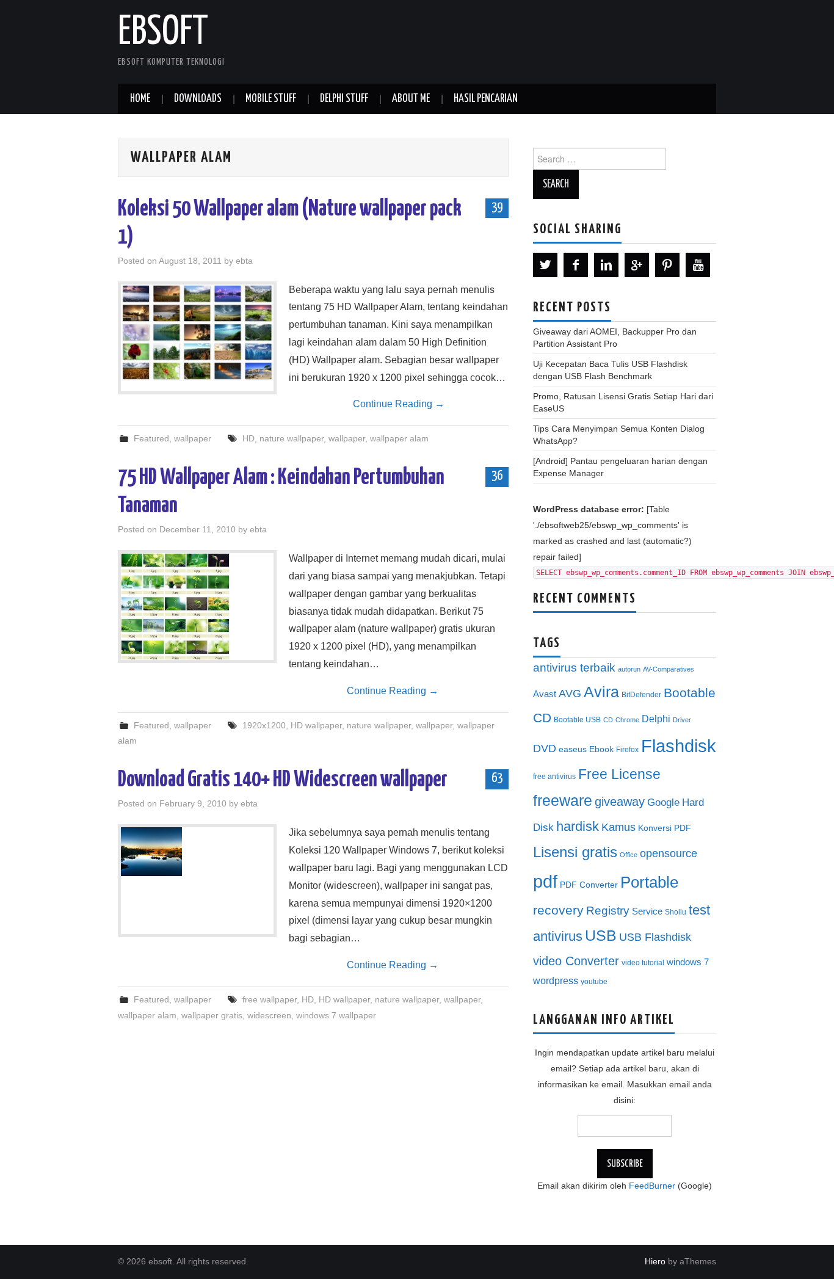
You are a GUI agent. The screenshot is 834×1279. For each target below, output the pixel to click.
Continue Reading (398, 404)
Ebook (601, 749)
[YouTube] (698, 265)
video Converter (576, 961)
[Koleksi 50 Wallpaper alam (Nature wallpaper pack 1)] (197, 332)
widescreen (269, 1015)
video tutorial (643, 962)
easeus (573, 749)
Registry (607, 910)
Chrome (627, 719)
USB (601, 935)
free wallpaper (269, 999)
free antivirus (554, 776)
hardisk (577, 826)
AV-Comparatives (668, 669)
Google (663, 802)
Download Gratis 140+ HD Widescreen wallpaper (283, 780)
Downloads (198, 98)
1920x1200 (264, 725)
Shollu (675, 912)
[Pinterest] (667, 265)
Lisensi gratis (575, 852)
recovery (558, 910)
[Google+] (637, 265)
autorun (629, 669)
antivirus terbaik (574, 667)
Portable (649, 882)
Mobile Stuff (270, 98)
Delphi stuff (344, 98)
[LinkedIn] (606, 265)
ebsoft (163, 33)
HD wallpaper (316, 725)
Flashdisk (678, 746)
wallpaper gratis (211, 1015)
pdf (545, 881)
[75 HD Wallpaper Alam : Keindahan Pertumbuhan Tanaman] (197, 606)
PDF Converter (589, 885)
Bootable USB (577, 720)
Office (628, 854)
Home (140, 98)
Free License (619, 774)
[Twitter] (545, 265)
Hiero (655, 1261)
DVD (544, 748)
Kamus (618, 827)
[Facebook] (576, 265)
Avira (601, 691)
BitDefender (641, 694)
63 (496, 778)
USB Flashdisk (655, 937)
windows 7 (688, 962)
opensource (668, 853)
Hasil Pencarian (486, 98)
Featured (151, 438)
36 (496, 476)
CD (608, 719)
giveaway (620, 801)
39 (496, 207)
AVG (570, 693)
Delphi (656, 718)
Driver (682, 719)
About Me (411, 98)
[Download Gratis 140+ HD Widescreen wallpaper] (197, 851)
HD (248, 438)
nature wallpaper (291, 438)
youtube (594, 981)
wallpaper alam (399, 438)
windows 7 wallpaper (336, 1015)
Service (647, 911)
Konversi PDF (664, 828)
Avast (544, 694)
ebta (244, 261)
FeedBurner (652, 1185)
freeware (562, 800)
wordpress (555, 980)
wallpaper (192, 438)
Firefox (627, 749)
